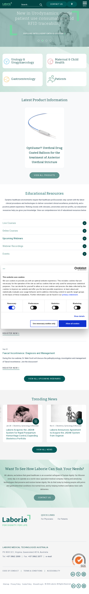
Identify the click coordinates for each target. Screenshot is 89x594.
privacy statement (70, 295)
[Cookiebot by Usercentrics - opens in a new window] (76, 268)
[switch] (33, 308)
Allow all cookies (72, 324)
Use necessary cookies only (44, 324)
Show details (79, 316)
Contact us (56, 4)
